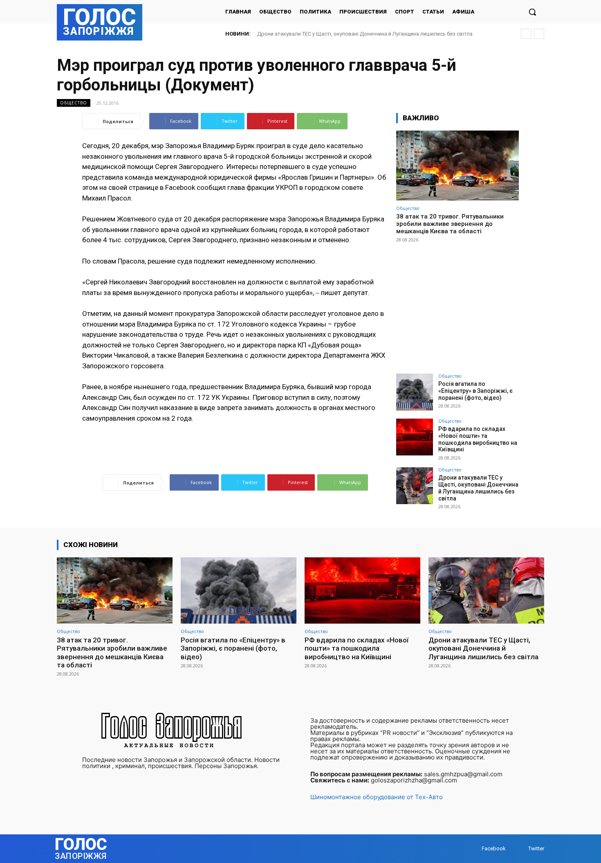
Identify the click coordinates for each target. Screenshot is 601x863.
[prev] (526, 34)
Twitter (536, 848)
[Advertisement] (457, 304)
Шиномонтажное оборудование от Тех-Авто (376, 797)
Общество (73, 103)
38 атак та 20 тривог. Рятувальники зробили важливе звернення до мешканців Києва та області (450, 224)
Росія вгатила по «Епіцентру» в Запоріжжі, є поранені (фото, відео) (475, 391)
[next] (539, 34)
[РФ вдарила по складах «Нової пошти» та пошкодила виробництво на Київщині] (414, 437)
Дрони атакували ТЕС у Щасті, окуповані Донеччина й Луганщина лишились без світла (364, 34)
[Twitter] (520, 849)
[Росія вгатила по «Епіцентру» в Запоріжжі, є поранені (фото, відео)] (414, 392)
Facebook (494, 848)
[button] (532, 12)
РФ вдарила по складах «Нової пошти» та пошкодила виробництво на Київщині (477, 439)
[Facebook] (473, 849)
